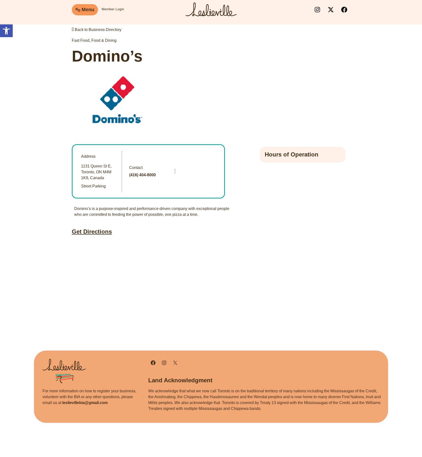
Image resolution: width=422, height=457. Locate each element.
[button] (6, 30)
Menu (88, 9)
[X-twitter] (331, 10)
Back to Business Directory (97, 30)
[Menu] (77, 9)
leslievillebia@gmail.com (85, 403)
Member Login (113, 9)
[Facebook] (344, 10)
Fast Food (80, 40)
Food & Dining (103, 40)
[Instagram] (317, 10)
